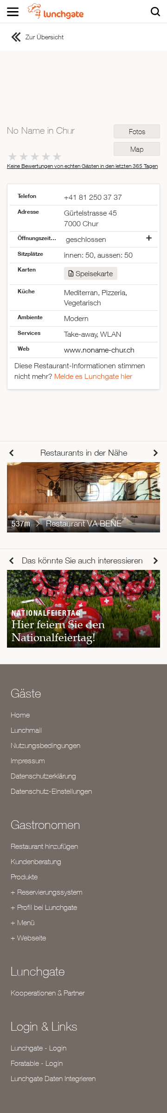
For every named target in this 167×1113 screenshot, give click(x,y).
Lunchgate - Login (38, 1048)
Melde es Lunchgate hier (93, 376)
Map (136, 149)
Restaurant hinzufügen (44, 846)
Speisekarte (94, 273)
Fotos (137, 132)
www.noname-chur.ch (99, 350)
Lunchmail (26, 730)
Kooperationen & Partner (47, 993)
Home (20, 715)
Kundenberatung (36, 861)
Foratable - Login (37, 1063)
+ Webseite (28, 938)
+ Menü (22, 922)
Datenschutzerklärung (43, 776)
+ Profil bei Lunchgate (44, 907)
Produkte (24, 876)
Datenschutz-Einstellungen (51, 791)
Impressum (28, 760)
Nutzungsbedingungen (45, 745)
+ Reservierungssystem (47, 892)
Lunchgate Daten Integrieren (53, 1078)
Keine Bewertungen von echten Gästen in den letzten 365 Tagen (82, 165)
